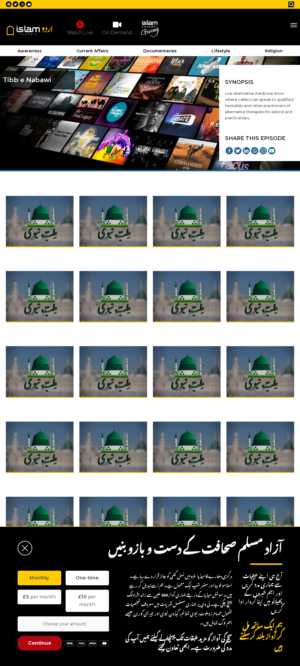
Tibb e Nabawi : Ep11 (175, 403)
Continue (39, 643)
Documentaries (160, 51)
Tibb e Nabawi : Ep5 (28, 328)
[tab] (39, 578)
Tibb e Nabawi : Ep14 (102, 479)
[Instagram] (263, 150)
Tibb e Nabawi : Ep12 (249, 403)
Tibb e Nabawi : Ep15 (175, 479)
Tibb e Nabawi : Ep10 (102, 403)
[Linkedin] (246, 150)
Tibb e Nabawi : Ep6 (101, 328)
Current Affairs (92, 51)
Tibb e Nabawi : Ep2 (101, 253)
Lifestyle (221, 51)
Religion (274, 51)
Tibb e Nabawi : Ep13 (28, 479)
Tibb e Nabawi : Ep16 (249, 479)
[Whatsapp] (254, 150)
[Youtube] (271, 150)
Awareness (30, 51)
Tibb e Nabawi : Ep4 (248, 253)
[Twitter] (237, 150)
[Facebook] (229, 150)
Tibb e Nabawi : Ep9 (28, 403)
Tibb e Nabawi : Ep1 (27, 253)
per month (39, 597)
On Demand (117, 32)
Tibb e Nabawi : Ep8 (248, 328)
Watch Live (80, 32)
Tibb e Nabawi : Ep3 (175, 253)
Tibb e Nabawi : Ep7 (175, 328)
